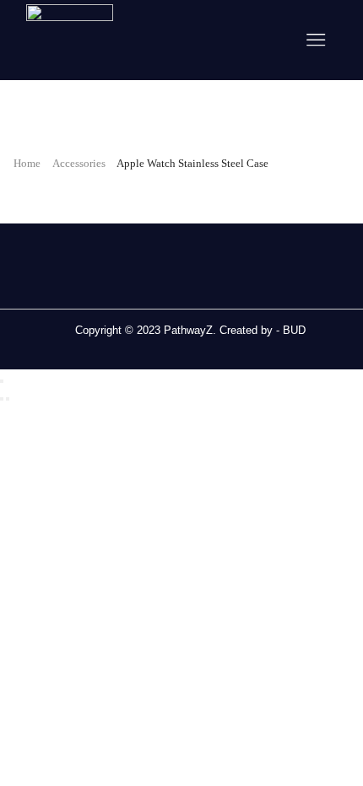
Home (27, 163)
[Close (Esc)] (1, 381)
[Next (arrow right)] (7, 399)
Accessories (79, 163)
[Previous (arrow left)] (1, 399)
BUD (294, 330)
